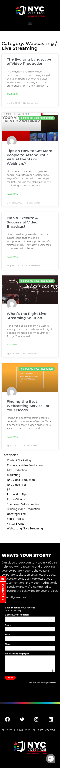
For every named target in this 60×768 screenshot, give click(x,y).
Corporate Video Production (25, 465)
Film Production (17, 470)
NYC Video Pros (16, 485)
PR (8, 489)
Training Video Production (23, 509)
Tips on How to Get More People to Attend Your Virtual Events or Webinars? (29, 157)
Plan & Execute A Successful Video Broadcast (22, 222)
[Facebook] (7, 719)
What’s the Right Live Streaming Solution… (26, 316)
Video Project (15, 519)
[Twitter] (22, 719)
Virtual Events (15, 523)
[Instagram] (36, 719)
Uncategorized (16, 514)
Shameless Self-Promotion (23, 504)
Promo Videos (16, 499)
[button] (30, 23)
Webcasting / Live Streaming (25, 528)
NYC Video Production (21, 480)
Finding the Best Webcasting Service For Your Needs (28, 405)
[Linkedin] (51, 719)
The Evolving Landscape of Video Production (29, 61)
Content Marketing (19, 460)
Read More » (13, 94)
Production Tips (17, 494)
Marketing (13, 475)
